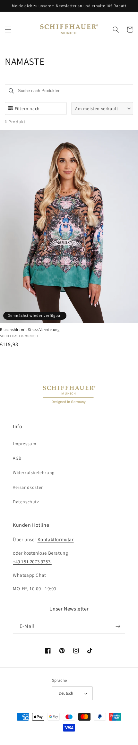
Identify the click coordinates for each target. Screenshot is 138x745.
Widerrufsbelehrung (34, 472)
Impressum (24, 443)
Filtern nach (27, 108)
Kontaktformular (56, 539)
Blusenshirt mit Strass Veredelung (30, 329)
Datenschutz (26, 502)
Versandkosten (28, 487)
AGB (17, 458)
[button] (8, 29)
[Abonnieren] (118, 626)
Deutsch (66, 693)
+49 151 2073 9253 (32, 562)
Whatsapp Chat (29, 575)
